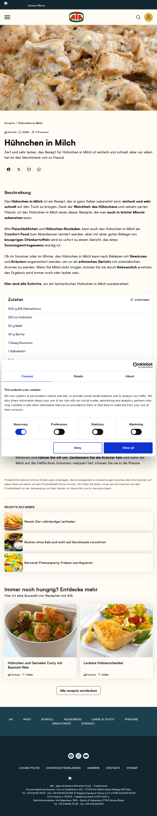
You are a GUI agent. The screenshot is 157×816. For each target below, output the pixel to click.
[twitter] (19, 169)
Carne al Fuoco (103, 719)
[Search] (138, 17)
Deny (77, 447)
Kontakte (113, 767)
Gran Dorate (61, 723)
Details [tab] (78, 376)
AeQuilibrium (72, 719)
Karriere (93, 767)
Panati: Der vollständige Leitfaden (50, 521)
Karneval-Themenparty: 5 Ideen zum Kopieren (59, 563)
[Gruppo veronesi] (79, 780)
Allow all (128, 447)
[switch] (59, 432)
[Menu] (7, 17)
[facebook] (8, 169)
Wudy (27, 719)
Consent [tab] (27, 376)
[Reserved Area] (148, 17)
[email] (29, 169)
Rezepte (9, 123)
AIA (11, 719)
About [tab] (130, 376)
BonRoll (47, 719)
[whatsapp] (39, 169)
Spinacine (131, 719)
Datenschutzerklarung (63, 767)
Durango (88, 723)
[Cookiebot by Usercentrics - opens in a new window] (136, 365)
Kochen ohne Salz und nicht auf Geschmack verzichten (65, 542)
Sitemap (132, 767)
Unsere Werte (36, 5)
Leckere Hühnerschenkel (103, 663)
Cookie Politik (29, 767)
